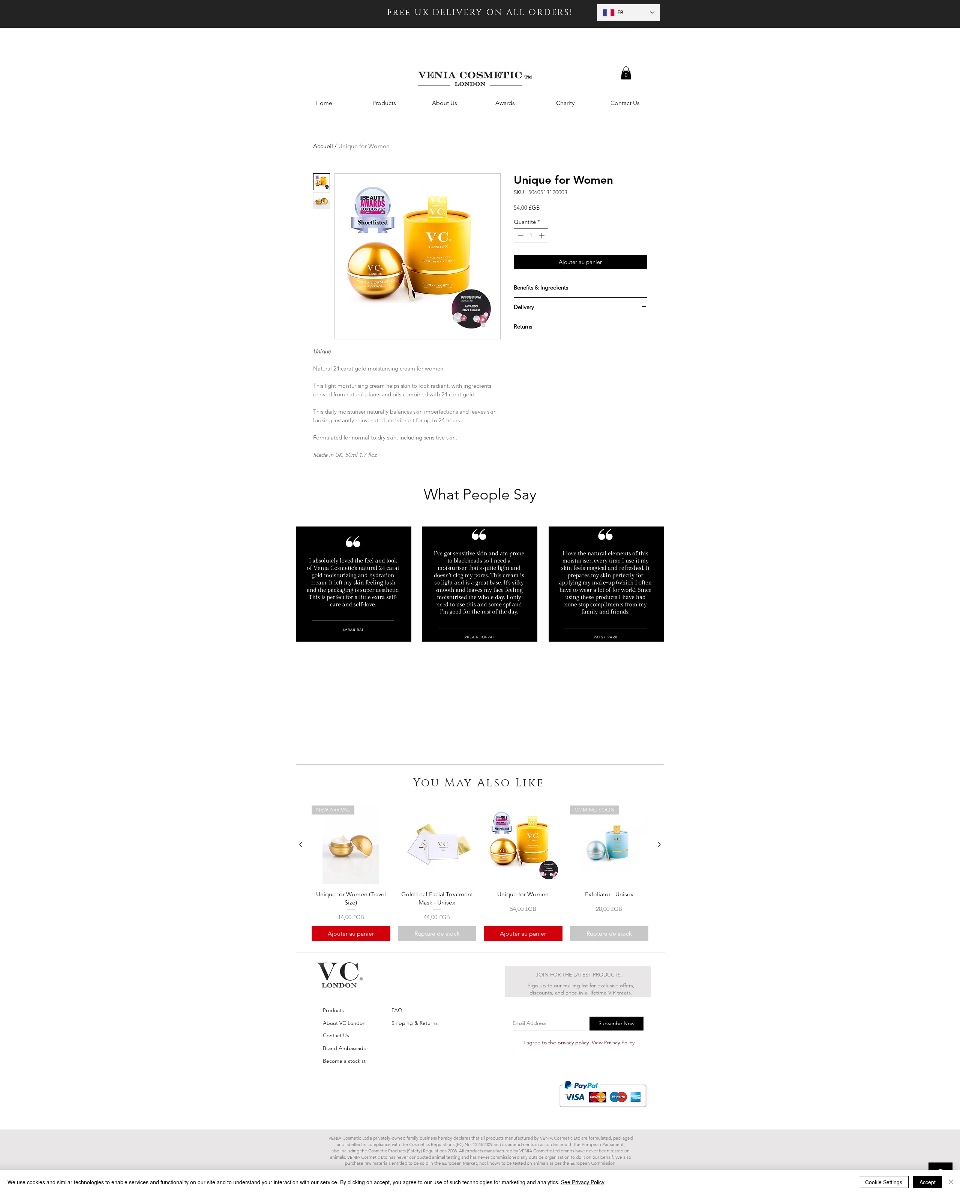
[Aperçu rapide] (437, 845)
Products (333, 1010)
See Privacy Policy (582, 1182)
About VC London (344, 1023)
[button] (626, 73)
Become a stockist (344, 1061)
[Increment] (542, 236)
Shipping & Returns (415, 1023)
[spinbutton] (531, 236)
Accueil (323, 146)
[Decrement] (520, 236)
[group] (480, 873)
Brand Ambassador (345, 1048)
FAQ (397, 1010)
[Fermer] (951, 1182)
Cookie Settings (883, 1182)
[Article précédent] (300, 844)
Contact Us (336, 1035)
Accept (928, 1182)
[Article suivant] (659, 844)
